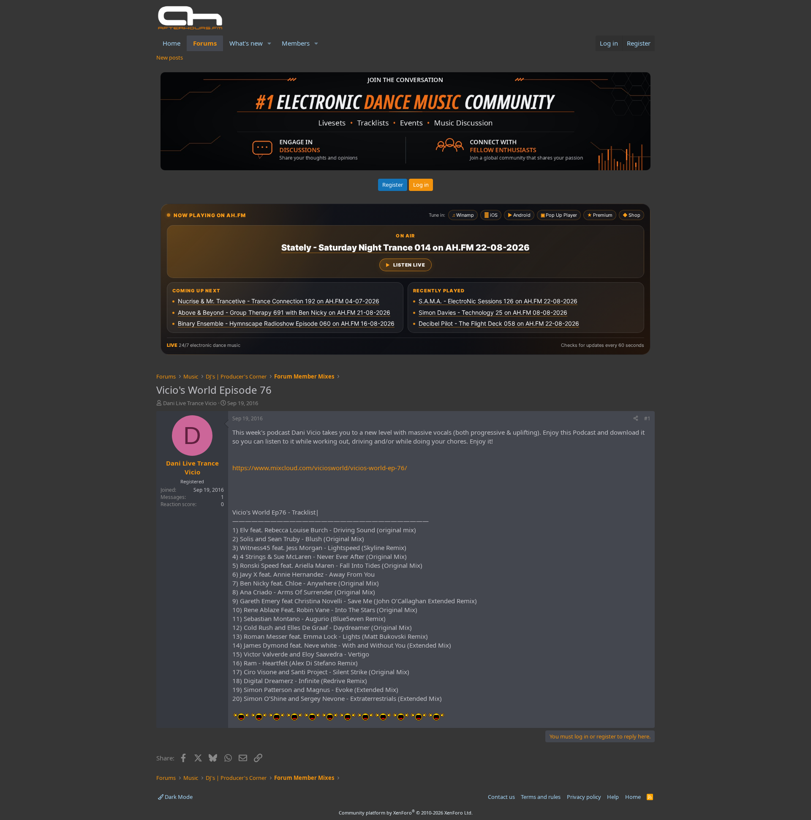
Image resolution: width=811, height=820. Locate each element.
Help (613, 797)
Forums (205, 43)
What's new (246, 43)
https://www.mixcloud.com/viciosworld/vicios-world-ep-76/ (319, 467)
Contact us (501, 797)
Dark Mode (178, 797)
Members (296, 43)
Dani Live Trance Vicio (190, 403)
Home (171, 43)
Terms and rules (541, 797)
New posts (169, 57)
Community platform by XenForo (406, 812)
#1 (647, 418)
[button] (269, 43)
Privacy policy (584, 797)
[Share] (635, 419)
